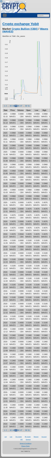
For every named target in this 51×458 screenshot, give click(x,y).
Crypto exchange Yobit (20, 24)
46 (18, 106)
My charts (28, 436)
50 (26, 106)
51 (29, 106)
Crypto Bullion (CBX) (25, 28)
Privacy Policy (25, 446)
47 (21, 106)
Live (11, 436)
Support (28, 439)
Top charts (18, 436)
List (6, 436)
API (21, 439)
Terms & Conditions (25, 443)
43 (11, 106)
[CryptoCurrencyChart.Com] (13, 7)
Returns (36, 436)
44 (13, 106)
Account (44, 436)
